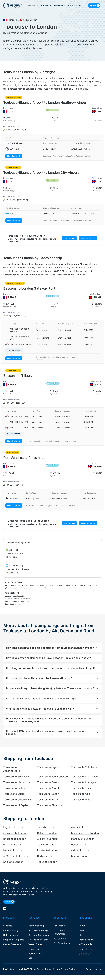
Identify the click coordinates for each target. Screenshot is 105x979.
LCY (99, 181)
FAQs (81, 930)
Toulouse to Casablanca (17, 799)
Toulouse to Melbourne (16, 782)
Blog (81, 935)
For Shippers (60, 925)
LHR (99, 111)
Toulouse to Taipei (81, 788)
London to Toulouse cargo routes (16, 601)
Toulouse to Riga (80, 799)
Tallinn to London (47, 844)
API (30, 958)
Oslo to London (80, 850)
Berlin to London (46, 856)
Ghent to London (13, 844)
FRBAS (12, 297)
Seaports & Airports (13, 939)
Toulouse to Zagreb (48, 788)
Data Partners (10, 935)
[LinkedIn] (4, 908)
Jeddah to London (48, 827)
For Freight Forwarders (59, 932)
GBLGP (97, 297)
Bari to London (79, 856)
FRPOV (12, 466)
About (82, 925)
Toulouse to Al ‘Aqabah (16, 805)
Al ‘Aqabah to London (15, 856)
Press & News (86, 939)
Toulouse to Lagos (47, 767)
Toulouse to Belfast (14, 788)
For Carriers (60, 938)
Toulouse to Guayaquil (16, 776)
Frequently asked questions (14, 596)
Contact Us (85, 953)
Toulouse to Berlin (47, 799)
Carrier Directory (12, 944)
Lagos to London (13, 827)
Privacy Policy (68, 969)
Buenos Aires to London (85, 833)
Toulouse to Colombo (49, 782)
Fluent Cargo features (12, 604)
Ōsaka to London (81, 827)
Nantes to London (47, 850)
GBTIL (98, 384)
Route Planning (36, 925)
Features (7, 925)
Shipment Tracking (38, 930)
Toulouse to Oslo (81, 793)
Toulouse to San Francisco (52, 776)
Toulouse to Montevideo (85, 776)
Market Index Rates (38, 939)
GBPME (97, 466)
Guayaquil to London (15, 833)
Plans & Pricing (11, 930)
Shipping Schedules (38, 935)
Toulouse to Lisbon (48, 793)
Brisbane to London (14, 838)
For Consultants (62, 943)
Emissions (33, 949)
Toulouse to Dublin (14, 793)
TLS (10, 111)
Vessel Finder (35, 944)
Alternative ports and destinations (17, 599)
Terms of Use (52, 969)
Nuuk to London (12, 850)
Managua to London (82, 838)
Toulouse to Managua (83, 782)
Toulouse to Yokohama (84, 767)
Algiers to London (47, 838)
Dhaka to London (13, 861)
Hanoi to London (81, 844)
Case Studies (85, 949)
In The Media (85, 944)
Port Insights (35, 953)
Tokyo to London (47, 861)
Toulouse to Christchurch (51, 805)
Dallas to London (47, 833)
